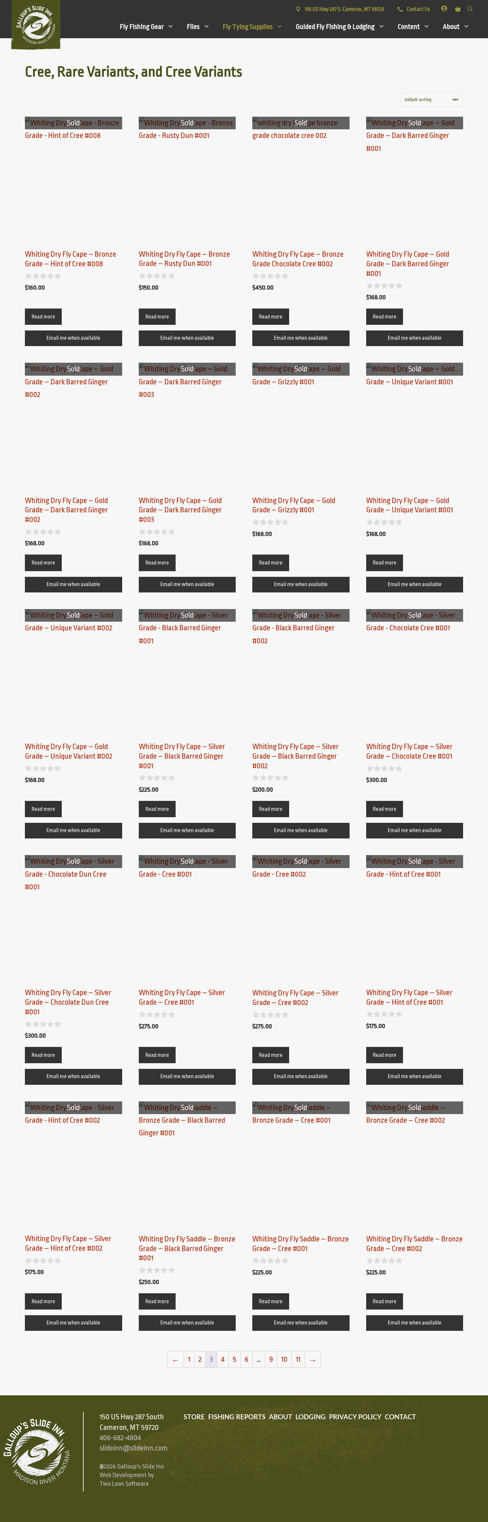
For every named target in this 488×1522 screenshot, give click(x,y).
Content (409, 27)
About (451, 27)
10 (284, 1359)
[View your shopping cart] (458, 7)
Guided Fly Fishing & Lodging (335, 27)
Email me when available (73, 338)
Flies (193, 27)
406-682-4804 (120, 1438)
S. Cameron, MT (344, 9)
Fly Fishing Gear (142, 27)
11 (298, 1359)
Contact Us (418, 9)
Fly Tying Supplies (248, 27)
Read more (43, 317)
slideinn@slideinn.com (134, 1448)
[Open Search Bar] (470, 7)
